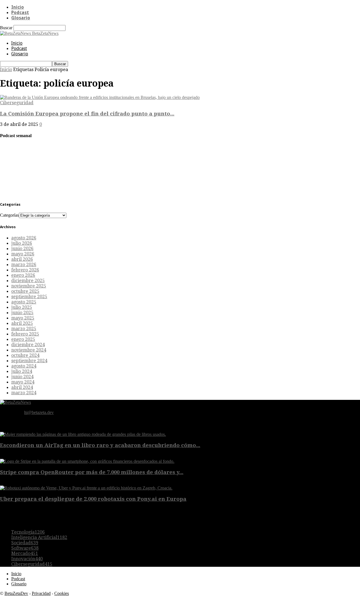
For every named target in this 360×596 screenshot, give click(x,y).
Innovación (27, 558)
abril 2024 (22, 387)
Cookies (61, 593)
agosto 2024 (23, 366)
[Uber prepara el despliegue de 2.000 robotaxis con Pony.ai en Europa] (86, 488)
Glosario (20, 18)
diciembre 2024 (28, 344)
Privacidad (41, 593)
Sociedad (24, 542)
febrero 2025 (25, 334)
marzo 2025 (23, 328)
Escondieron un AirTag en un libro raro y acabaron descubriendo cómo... (100, 445)
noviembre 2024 (28, 350)
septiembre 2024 (29, 360)
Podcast (20, 12)
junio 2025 (22, 312)
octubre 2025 (25, 291)
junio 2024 (22, 376)
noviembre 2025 (28, 286)
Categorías (9, 215)
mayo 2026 (22, 254)
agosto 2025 (23, 302)
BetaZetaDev (16, 593)
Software (25, 548)
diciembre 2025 (28, 280)
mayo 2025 (22, 318)
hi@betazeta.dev (39, 412)
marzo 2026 (23, 264)
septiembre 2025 (29, 296)
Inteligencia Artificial (39, 537)
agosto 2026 (23, 238)
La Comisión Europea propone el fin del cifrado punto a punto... (87, 114)
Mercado (24, 553)
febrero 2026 (25, 270)
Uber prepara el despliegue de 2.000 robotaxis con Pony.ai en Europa (93, 499)
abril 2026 (22, 259)
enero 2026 (23, 275)
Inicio (17, 7)
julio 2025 (21, 307)
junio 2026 (22, 248)
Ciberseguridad (16, 102)
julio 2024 (21, 371)
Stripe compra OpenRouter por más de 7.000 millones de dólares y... (91, 472)
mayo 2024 (22, 382)
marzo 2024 (23, 392)
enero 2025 (23, 339)
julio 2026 (21, 243)
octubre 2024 (25, 355)
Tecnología (28, 532)
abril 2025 (22, 323)
